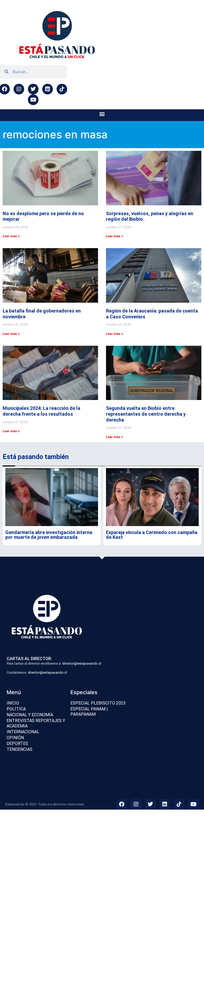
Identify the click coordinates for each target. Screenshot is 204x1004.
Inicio (13, 703)
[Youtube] (33, 99)
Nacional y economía (30, 714)
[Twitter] (33, 89)
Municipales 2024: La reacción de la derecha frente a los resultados (41, 411)
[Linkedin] (47, 89)
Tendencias (19, 749)
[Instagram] (19, 89)
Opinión (15, 737)
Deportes (17, 743)
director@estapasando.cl (81, 663)
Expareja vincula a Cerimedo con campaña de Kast (151, 535)
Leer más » (11, 236)
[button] (102, 114)
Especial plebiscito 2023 (98, 703)
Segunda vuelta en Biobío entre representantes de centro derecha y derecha (146, 413)
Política (16, 708)
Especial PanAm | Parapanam (89, 711)
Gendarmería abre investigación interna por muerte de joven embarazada (48, 535)
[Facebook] (121, 804)
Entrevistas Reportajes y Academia (36, 723)
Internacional (23, 731)
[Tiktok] (62, 89)
